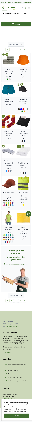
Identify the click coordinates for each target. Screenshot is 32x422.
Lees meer (7, 352)
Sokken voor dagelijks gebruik (8, 133)
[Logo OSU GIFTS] (8, 7)
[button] (29, 8)
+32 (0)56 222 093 (12, 326)
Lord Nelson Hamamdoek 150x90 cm (8, 163)
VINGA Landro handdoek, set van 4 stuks (9, 71)
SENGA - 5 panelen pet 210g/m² (23, 101)
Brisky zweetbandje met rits (23, 133)
